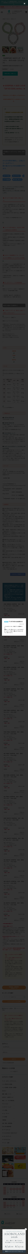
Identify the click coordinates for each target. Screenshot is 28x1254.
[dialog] (14, 627)
